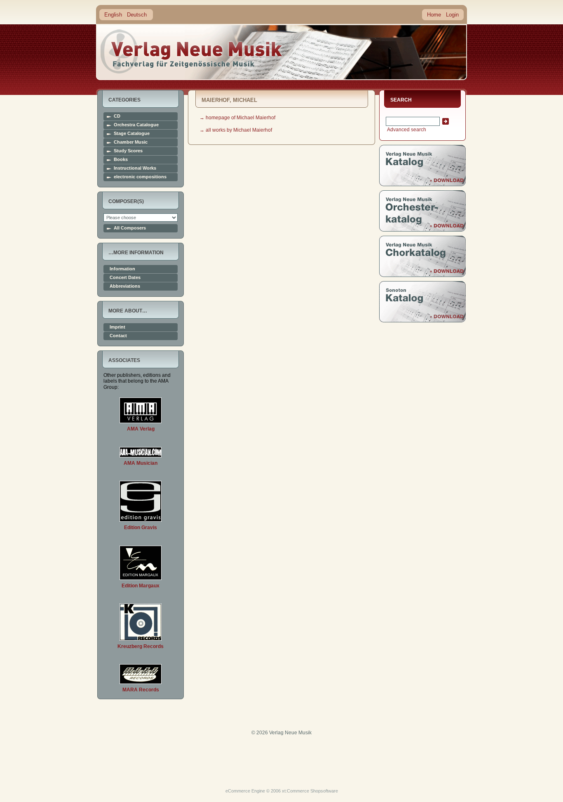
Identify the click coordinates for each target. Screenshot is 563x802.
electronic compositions (140, 177)
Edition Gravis (140, 527)
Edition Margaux (141, 586)
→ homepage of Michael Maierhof (237, 118)
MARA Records (140, 690)
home (191, 51)
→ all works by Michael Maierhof (235, 130)
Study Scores (128, 151)
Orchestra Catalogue (136, 125)
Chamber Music (131, 142)
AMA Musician (140, 463)
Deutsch (137, 15)
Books (121, 159)
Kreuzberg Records (140, 646)
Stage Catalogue (132, 133)
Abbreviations (125, 286)
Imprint (117, 327)
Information (122, 269)
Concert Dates (125, 277)
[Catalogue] (422, 184)
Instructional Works (135, 168)
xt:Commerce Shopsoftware (310, 790)
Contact (118, 336)
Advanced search (406, 129)
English (113, 15)
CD (117, 116)
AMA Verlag (141, 429)
